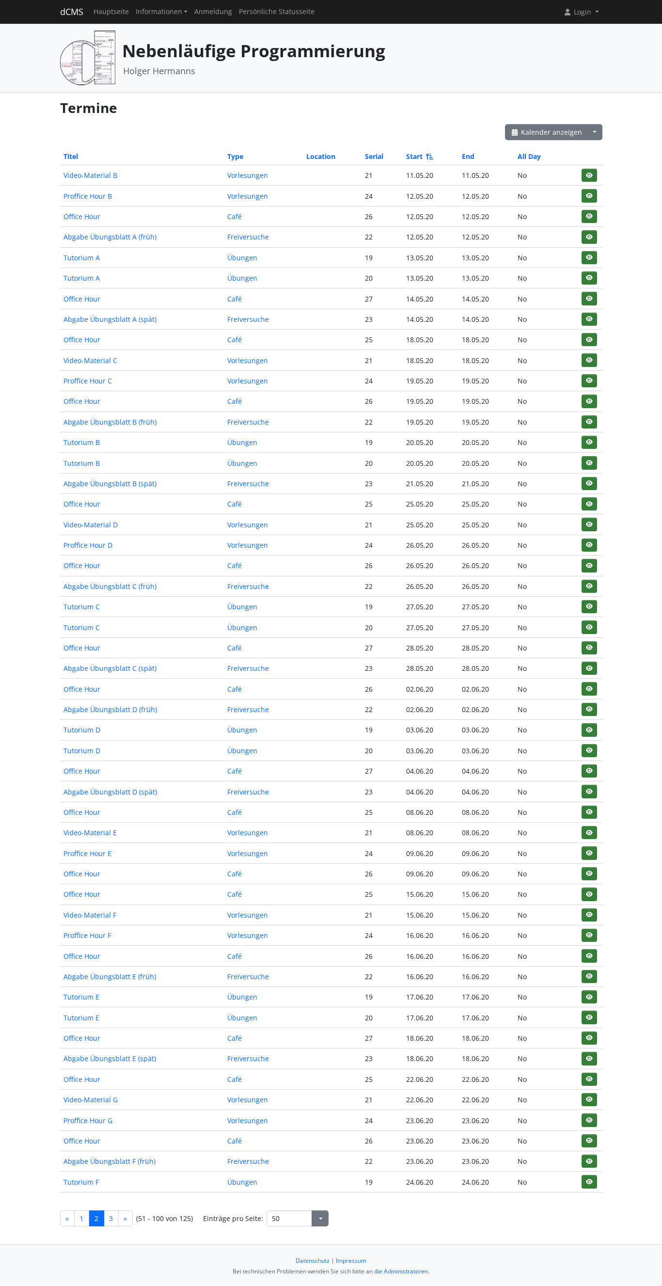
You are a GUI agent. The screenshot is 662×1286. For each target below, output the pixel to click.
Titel (70, 156)
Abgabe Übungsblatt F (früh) (109, 1161)
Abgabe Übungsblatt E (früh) (109, 976)
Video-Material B (90, 175)
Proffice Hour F (87, 935)
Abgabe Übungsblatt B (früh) (110, 422)
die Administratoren (401, 1271)
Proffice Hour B (87, 196)
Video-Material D (90, 524)
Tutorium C (81, 606)
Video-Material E (90, 832)
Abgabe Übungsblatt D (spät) (110, 791)
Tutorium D (81, 729)
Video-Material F (89, 915)
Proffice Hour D (87, 545)
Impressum (351, 1260)
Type (235, 156)
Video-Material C (90, 360)
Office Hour (81, 216)
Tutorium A (81, 257)
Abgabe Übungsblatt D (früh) (110, 709)
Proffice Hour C (87, 380)
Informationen (159, 12)
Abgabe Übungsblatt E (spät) (109, 1058)
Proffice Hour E (87, 853)
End (468, 156)
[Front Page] (87, 57)
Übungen (242, 257)
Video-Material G (90, 1099)
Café (234, 216)
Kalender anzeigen (550, 132)
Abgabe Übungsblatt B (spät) (110, 483)
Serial (374, 156)
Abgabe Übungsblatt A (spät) (110, 319)
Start (414, 156)
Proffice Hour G (87, 1120)
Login (582, 11)
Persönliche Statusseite (277, 12)
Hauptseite (111, 12)
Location (320, 156)
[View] (589, 175)
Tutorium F (81, 1182)
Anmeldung (213, 12)
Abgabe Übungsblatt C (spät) (110, 668)
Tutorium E (81, 996)
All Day (529, 156)
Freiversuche (248, 236)
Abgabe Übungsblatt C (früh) (110, 586)
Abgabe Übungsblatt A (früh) (110, 236)
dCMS (71, 11)
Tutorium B (81, 442)
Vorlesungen (247, 175)
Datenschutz (313, 1260)
